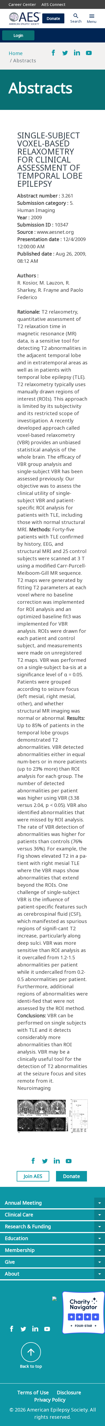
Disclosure (69, 1392)
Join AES (33, 1176)
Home (16, 53)
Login (18, 35)
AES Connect (53, 4)
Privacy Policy (49, 1399)
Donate (53, 18)
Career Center (22, 4)
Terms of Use (33, 1392)
